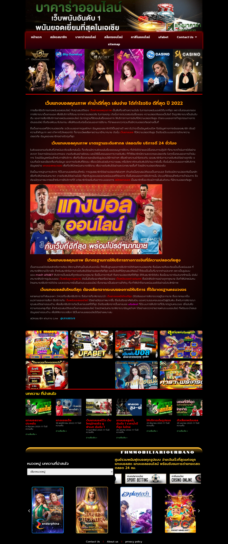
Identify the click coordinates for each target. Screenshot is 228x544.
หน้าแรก (36, 37)
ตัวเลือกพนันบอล (187, 420)
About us (112, 542)
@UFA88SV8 (67, 318)
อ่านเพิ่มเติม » (31, 434)
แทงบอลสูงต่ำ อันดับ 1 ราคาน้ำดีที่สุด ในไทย (127, 423)
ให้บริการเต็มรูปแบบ (159, 420)
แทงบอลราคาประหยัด (34, 422)
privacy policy (133, 542)
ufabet (163, 37)
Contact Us (185, 37)
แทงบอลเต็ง (63, 420)
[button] (29, 511)
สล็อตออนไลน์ (113, 37)
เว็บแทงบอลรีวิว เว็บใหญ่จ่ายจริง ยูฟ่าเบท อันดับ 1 (98, 423)
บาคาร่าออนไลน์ (85, 37)
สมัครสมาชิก (58, 37)
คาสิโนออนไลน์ (140, 37)
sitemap (114, 44)
